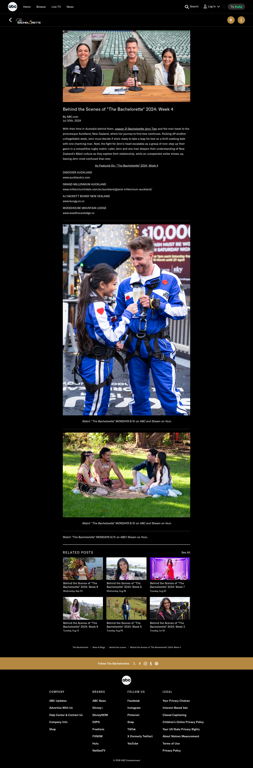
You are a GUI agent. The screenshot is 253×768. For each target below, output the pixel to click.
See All (186, 552)
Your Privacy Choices (176, 700)
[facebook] (140, 663)
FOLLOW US (136, 691)
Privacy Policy (172, 750)
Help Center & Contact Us (66, 715)
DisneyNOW (100, 715)
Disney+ (97, 708)
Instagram (134, 708)
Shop (52, 729)
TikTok (131, 729)
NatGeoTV (98, 750)
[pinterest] (156, 663)
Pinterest (133, 715)
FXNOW (97, 736)
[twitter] (134, 663)
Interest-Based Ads (175, 708)
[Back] (10, 20)
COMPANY (57, 691)
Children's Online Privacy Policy (183, 722)
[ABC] (12, 7)
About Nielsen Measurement (181, 736)
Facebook (133, 700)
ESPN (96, 722)
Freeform (98, 729)
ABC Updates (58, 700)
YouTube (132, 743)
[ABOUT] (241, 20)
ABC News (99, 700)
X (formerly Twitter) (140, 736)
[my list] (231, 20)
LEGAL (167, 691)
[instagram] (145, 663)
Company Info (58, 722)
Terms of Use (171, 743)
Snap (130, 722)
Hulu (95, 743)
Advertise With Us (61, 708)
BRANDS (98, 691)
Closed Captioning (174, 715)
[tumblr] (151, 663)
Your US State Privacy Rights (181, 729)
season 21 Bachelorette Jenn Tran (136, 128)
